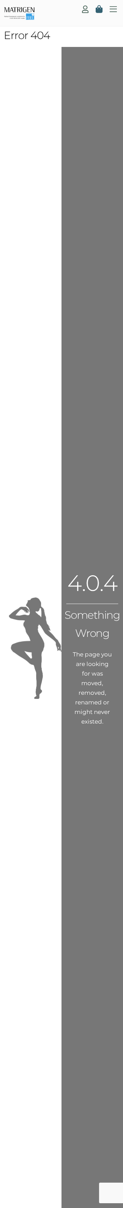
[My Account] (85, 9)
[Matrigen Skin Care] (19, 17)
